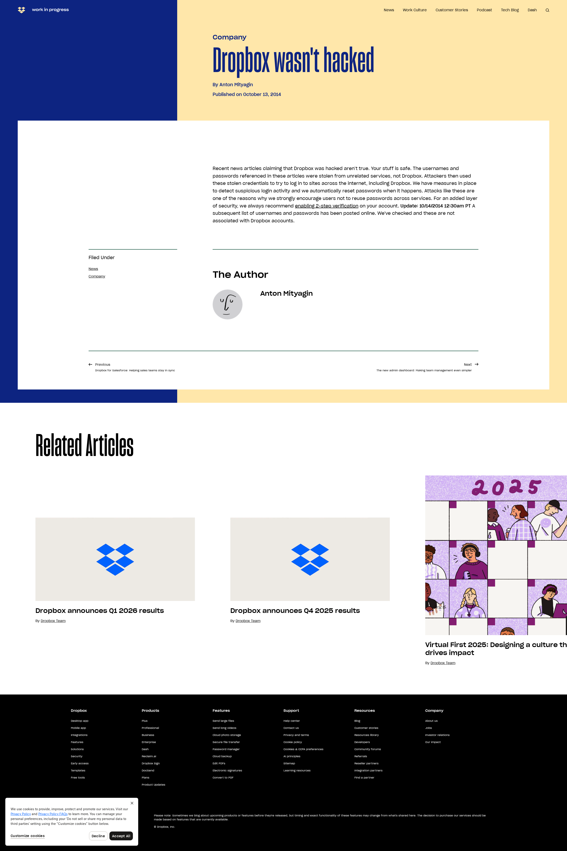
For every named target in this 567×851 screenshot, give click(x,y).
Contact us (291, 728)
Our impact (433, 742)
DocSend (148, 770)
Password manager (226, 749)
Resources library (366, 735)
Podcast (484, 10)
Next (424, 367)
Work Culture (415, 10)
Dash (532, 10)
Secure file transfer (226, 742)
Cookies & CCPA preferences (303, 749)
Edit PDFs (219, 763)
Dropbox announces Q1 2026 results (99, 611)
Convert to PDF (223, 777)
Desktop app (79, 720)
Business (148, 735)
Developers (362, 742)
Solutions (77, 749)
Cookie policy (293, 742)
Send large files (223, 720)
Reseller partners (366, 763)
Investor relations (437, 735)
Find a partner (364, 777)
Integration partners (368, 770)
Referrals (360, 756)
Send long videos (224, 728)
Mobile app (78, 728)
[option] (97, 571)
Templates (78, 770)
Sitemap (289, 763)
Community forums (367, 749)
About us (431, 720)
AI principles (292, 756)
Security (76, 756)
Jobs (428, 728)
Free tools (78, 777)
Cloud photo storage (227, 735)
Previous (135, 367)
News (389, 10)
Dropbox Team (248, 621)
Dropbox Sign (151, 763)
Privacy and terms (296, 735)
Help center (292, 720)
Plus (145, 720)
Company (230, 37)
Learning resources (297, 770)
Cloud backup (222, 756)
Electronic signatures (227, 770)
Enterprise (149, 742)
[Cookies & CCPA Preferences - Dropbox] (71, 822)
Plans (145, 777)
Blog (357, 720)
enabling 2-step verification (326, 206)
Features (77, 742)
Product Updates (153, 784)
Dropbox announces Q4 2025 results (295, 611)
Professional (150, 728)
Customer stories (366, 728)
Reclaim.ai (149, 756)
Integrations (79, 735)
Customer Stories (452, 10)
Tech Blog (510, 10)
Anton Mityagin (236, 85)
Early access (80, 763)
